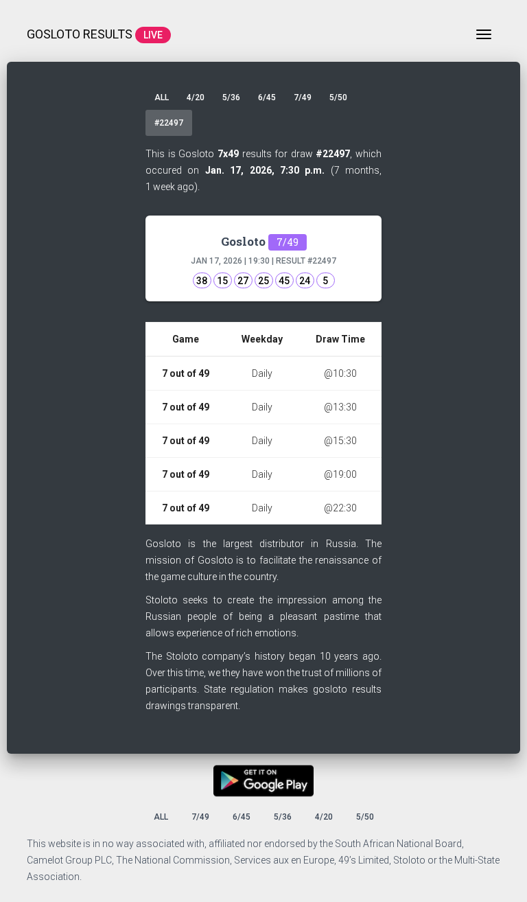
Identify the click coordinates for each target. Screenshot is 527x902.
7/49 (303, 97)
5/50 (338, 97)
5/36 (231, 97)
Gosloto (259, 241)
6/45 (267, 97)
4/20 (195, 97)
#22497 (168, 123)
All (161, 97)
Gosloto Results (95, 34)
